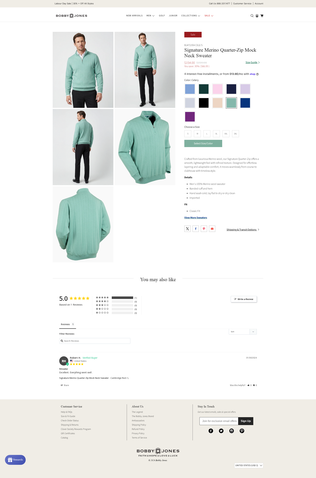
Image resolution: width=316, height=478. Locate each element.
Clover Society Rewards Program (76, 429)
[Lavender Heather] (245, 89)
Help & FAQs (66, 412)
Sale (207, 15)
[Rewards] (15, 460)
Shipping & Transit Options (242, 229)
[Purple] (190, 116)
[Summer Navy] (231, 89)
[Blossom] (217, 89)
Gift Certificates (68, 433)
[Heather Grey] (190, 102)
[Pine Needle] (203, 89)
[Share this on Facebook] (196, 229)
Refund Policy (138, 429)
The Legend (137, 412)
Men (148, 15)
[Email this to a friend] (212, 229)
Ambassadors (138, 420)
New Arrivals (134, 15)
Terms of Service (139, 437)
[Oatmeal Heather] (217, 102)
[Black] (203, 102)
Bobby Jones (161, 460)
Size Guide (252, 62)
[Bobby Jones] (71, 16)
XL (216, 133)
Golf (162, 15)
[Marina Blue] (245, 102)
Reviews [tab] (65, 324)
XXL (225, 133)
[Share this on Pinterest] (204, 229)
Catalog (64, 437)
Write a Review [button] (245, 299)
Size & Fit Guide (68, 416)
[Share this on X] (187, 229)
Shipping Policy (139, 425)
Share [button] (66, 385)
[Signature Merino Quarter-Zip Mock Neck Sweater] (83, 70)
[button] (249, 385)
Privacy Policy (138, 433)
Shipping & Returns (70, 425)
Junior (173, 15)
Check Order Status (70, 420)
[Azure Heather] (190, 89)
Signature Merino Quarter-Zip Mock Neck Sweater (84, 377)
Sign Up (246, 421)
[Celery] (231, 102)
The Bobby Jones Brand (143, 416)
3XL (235, 133)
